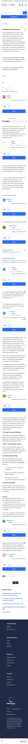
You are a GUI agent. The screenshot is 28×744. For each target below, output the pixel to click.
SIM (17, 91)
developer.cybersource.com (20, 0)
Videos (8, 643)
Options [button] (26, 23)
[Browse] (25, 5)
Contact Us (10, 660)
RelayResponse (13, 91)
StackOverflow (10, 684)
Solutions (9, 646)
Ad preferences (11, 714)
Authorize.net (16, 709)
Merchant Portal (11, 629)
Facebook (9, 679)
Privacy (9, 711)
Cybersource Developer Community (4, 5)
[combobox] (14, 12)
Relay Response (7, 91)
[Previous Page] (8, 582)
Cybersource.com (11, 657)
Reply (14, 111)
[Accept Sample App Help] (19, 118)
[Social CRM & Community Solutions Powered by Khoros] (24, 741)
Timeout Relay (6, 612)
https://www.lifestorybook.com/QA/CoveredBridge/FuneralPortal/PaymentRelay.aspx (13, 262)
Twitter (8, 676)
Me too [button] (7, 89)
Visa (8, 709)
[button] (5, 106)
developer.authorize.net (7, 0)
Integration (4, 23)
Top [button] (2, 740)
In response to (15, 145)
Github (8, 682)
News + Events (10, 662)
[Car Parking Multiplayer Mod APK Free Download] (17, 118)
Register (9, 626)
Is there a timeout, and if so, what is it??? (12, 603)
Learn (8, 640)
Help (20, 5)
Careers (9, 665)
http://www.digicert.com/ (13, 252)
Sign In (22, 5)
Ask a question (14, 16)
